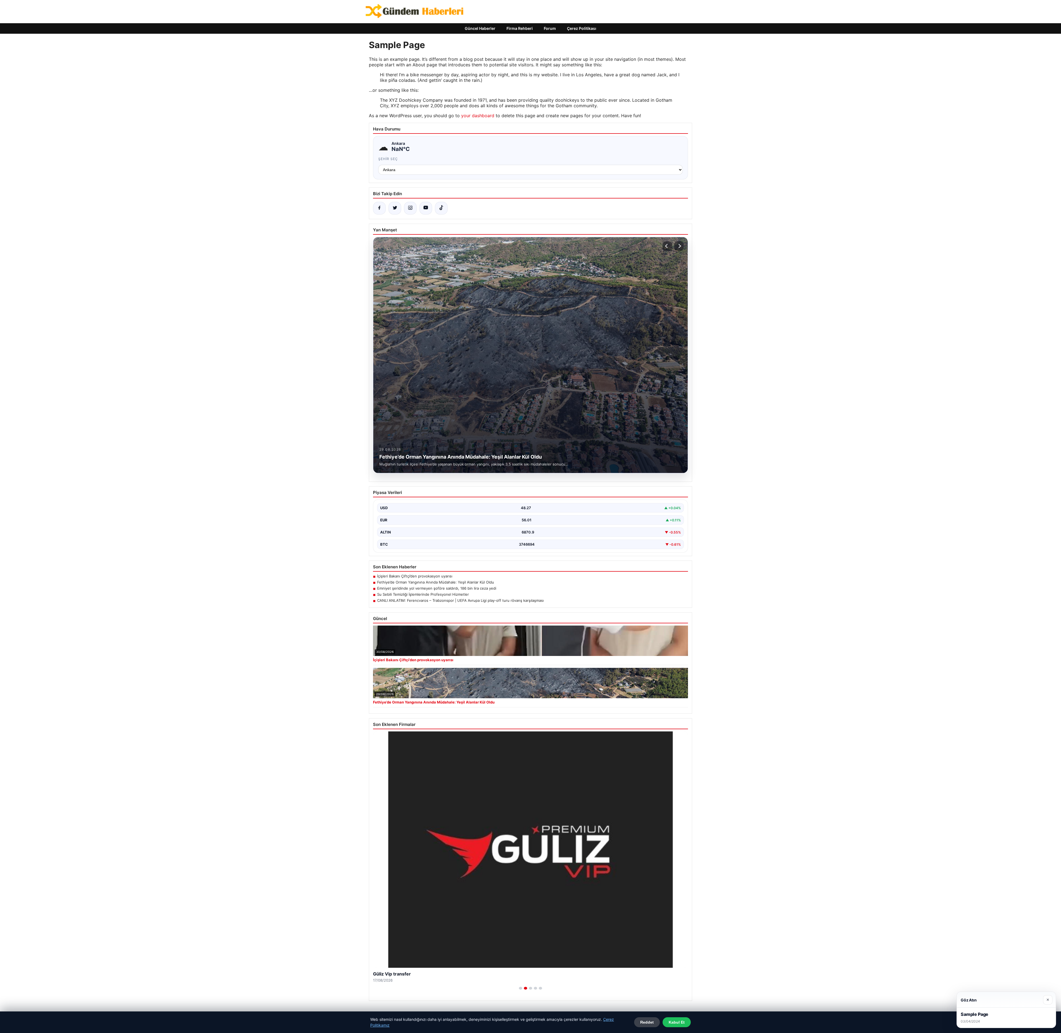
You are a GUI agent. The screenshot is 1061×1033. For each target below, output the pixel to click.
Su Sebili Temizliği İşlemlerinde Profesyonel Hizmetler (423, 594)
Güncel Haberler (480, 28)
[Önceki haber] (667, 246)
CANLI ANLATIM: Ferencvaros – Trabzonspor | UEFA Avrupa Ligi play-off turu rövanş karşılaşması (460, 600)
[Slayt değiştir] (520, 988)
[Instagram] (410, 208)
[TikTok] (441, 208)
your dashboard (477, 115)
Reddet (647, 1022)
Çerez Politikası (581, 28)
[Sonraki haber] (679, 246)
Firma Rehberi (519, 28)
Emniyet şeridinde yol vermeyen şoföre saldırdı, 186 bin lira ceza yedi (436, 588)
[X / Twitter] (394, 208)
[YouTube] (425, 208)
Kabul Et (677, 1022)
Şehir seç (388, 159)
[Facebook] (379, 208)
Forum (550, 28)
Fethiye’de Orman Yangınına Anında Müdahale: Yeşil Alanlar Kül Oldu (435, 582)
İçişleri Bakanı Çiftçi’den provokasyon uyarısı (414, 576)
